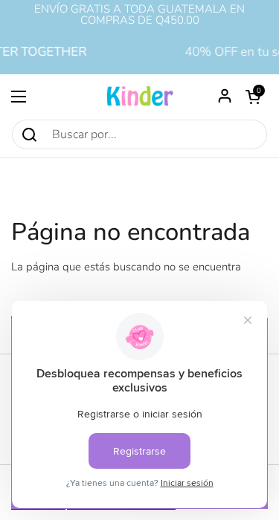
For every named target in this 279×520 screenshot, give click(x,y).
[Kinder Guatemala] (139, 96)
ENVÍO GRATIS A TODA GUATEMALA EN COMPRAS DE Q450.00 (139, 15)
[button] (253, 96)
